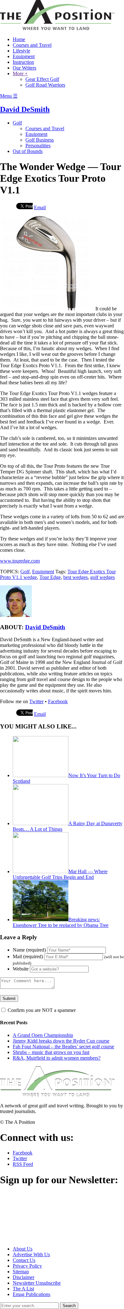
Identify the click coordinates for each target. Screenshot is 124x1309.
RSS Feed (23, 1164)
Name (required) (29, 950)
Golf (17, 122)
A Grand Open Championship (43, 1035)
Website (21, 968)
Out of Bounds (28, 151)
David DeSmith (25, 109)
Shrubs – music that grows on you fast (51, 1052)
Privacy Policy (27, 1266)
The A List (23, 1288)
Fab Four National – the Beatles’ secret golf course (63, 1046)
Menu (8, 96)
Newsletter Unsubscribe (37, 1283)
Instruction (23, 62)
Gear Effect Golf (42, 79)
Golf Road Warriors (45, 85)
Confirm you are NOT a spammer (41, 1010)
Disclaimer (23, 1277)
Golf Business (39, 140)
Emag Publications (31, 1294)
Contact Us (24, 1260)
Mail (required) (28, 956)
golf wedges (102, 577)
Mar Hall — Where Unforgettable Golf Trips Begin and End (60, 874)
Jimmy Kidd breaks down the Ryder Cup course (61, 1041)
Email (40, 207)
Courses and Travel (32, 45)
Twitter (36, 701)
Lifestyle (21, 50)
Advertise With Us (31, 1254)
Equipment (24, 56)
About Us (22, 1248)
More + (20, 73)
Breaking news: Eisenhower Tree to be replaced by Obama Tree (60, 922)
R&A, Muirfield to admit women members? (56, 1058)
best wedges (75, 577)
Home (19, 39)
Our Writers (24, 67)
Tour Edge (50, 577)
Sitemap (21, 1271)
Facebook (58, 701)
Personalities (38, 145)
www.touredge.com (20, 560)
